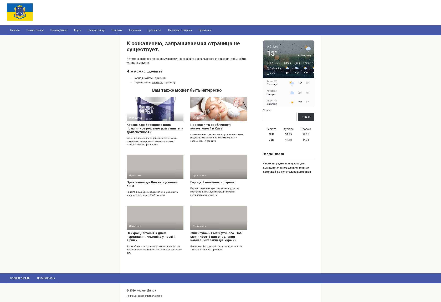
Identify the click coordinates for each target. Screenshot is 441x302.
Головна (15, 30)
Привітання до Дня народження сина (152, 184)
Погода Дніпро (58, 30)
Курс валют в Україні (180, 30)
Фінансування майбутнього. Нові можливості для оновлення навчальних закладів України (216, 236)
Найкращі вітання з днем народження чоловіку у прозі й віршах (151, 236)
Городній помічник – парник (212, 182)
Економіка (135, 30)
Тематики (116, 30)
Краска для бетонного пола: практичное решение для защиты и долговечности (155, 128)
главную (157, 82)
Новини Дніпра (35, 30)
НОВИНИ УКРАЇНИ (20, 278)
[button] (273, 68)
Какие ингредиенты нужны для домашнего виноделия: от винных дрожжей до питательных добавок (287, 167)
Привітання (205, 30)
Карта (77, 30)
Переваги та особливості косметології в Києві (210, 126)
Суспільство (154, 30)
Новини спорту (96, 30)
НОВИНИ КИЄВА (46, 278)
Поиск (267, 110)
